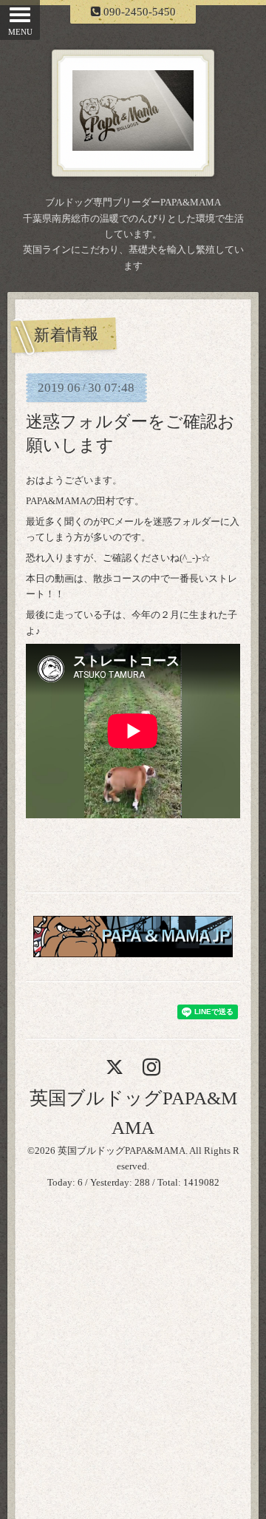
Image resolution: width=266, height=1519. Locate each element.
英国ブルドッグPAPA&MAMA (121, 1150)
